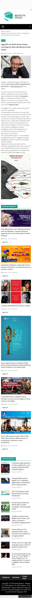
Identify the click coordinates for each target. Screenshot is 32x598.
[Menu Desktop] (3, 26)
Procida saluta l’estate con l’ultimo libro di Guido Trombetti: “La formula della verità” (21, 506)
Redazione (6, 577)
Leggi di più (5, 242)
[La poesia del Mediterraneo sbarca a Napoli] (16, 291)
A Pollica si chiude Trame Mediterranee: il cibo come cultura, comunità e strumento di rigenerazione (21, 519)
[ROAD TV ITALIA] (14, 16)
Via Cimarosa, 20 (16, 86)
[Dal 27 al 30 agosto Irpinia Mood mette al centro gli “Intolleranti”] (5, 492)
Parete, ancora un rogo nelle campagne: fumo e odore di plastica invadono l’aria (21, 545)
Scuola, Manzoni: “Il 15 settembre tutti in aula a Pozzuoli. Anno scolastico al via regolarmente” (21, 532)
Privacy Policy (24, 577)
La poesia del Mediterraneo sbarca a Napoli (15, 306)
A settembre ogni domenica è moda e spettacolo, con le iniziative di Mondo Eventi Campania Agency (21, 466)
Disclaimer (15, 577)
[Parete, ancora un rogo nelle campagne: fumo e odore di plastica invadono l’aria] (5, 545)
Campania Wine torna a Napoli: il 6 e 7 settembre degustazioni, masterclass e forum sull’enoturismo (21, 481)
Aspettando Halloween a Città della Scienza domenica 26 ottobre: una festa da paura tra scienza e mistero (16, 267)
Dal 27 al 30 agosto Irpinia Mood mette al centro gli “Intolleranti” (20, 493)
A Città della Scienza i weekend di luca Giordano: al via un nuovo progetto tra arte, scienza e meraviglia (15, 399)
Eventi (3, 40)
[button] (30, 27)
